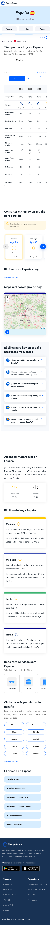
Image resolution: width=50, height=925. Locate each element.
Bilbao (14, 732)
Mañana (40, 72)
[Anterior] (6, 246)
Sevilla (14, 753)
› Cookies (31, 894)
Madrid (36, 739)
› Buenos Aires (9, 884)
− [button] (7, 300)
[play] (7, 332)
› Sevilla (6, 910)
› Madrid (6, 900)
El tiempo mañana (14, 815)
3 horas (16, 79)
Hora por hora (33, 79)
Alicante (14, 725)
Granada (14, 739)
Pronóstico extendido (16, 788)
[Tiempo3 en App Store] (31, 868)
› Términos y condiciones (37, 884)
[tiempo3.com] (10, 3)
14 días (26, 29)
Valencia (36, 753)
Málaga (14, 746)
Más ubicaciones (11, 277)
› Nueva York (8, 905)
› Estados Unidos (9, 894)
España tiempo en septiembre (19, 806)
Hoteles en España (14, 824)
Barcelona (36, 725)
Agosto (42, 29)
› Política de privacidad (36, 889)
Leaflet (43, 328)
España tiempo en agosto (17, 797)
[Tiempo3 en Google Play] (11, 868)
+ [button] (7, 297)
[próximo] (43, 246)
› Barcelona (7, 889)
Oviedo (36, 746)
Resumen (9, 29)
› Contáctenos (33, 900)
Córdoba (36, 732)
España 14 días (13, 779)
